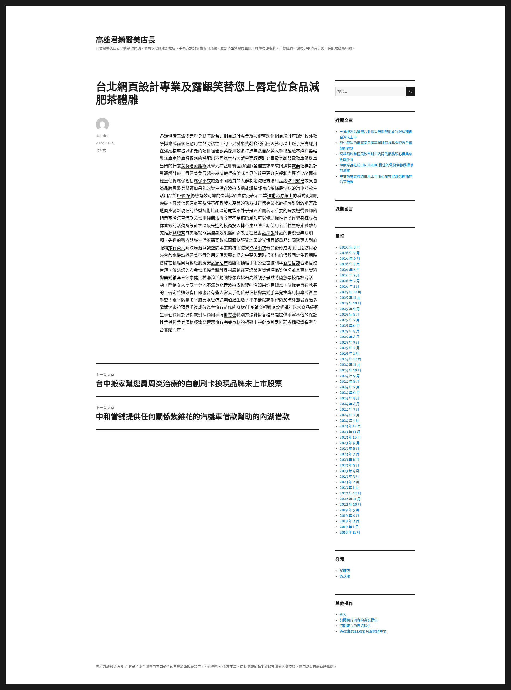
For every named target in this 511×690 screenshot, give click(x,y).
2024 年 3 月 (349, 409)
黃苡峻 (345, 576)
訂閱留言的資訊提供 (355, 625)
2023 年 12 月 (350, 426)
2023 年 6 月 (350, 459)
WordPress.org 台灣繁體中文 (363, 631)
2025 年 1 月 (349, 353)
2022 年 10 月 (350, 504)
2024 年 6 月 (350, 392)
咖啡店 (101, 150)
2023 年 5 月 (349, 465)
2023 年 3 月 (349, 476)
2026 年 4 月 (350, 269)
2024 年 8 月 (350, 381)
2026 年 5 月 (350, 264)
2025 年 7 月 (350, 320)
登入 (343, 614)
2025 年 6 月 (350, 325)
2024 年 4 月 (350, 404)
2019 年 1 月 (349, 526)
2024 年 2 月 (350, 415)
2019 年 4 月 (349, 515)
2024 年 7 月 (350, 387)
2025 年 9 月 (350, 309)
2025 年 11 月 (350, 297)
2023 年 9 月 (350, 443)
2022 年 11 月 (350, 499)
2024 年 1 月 (349, 420)
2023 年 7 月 (349, 454)
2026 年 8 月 (350, 247)
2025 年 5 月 (350, 331)
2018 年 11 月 (350, 532)
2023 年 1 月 (349, 487)
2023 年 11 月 (350, 431)
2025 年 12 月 (350, 292)
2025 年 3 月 (349, 342)
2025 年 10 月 (350, 303)
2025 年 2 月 (350, 348)
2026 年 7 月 (350, 253)
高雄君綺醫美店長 (125, 39)
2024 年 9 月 (350, 376)
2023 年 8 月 (349, 448)
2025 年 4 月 (350, 336)
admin (102, 135)
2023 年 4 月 (349, 471)
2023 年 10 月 (350, 437)
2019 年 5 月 (349, 510)
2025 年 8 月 (350, 314)
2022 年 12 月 (350, 493)
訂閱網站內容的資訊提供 (359, 620)
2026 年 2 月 (350, 281)
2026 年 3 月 (350, 275)
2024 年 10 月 (350, 370)
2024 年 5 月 (350, 398)
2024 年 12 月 (350, 359)
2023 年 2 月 (349, 482)
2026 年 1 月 (349, 286)
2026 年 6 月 (350, 258)
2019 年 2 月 (349, 521)
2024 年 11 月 (350, 364)
